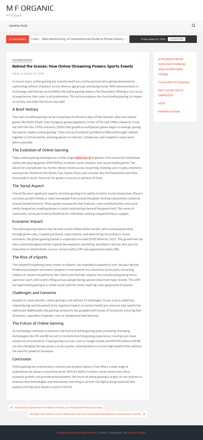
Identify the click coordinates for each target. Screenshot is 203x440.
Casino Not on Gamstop (173, 82)
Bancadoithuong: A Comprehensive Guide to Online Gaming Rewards (82, 39)
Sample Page (18, 25)
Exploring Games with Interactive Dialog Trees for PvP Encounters (58, 407)
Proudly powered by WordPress (76, 432)
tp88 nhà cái (83, 157)
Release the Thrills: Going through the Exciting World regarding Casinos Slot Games (85, 414)
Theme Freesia (137, 432)
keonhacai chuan (169, 111)
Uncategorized (22, 59)
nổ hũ (161, 103)
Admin (16, 73)
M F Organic (30, 8)
